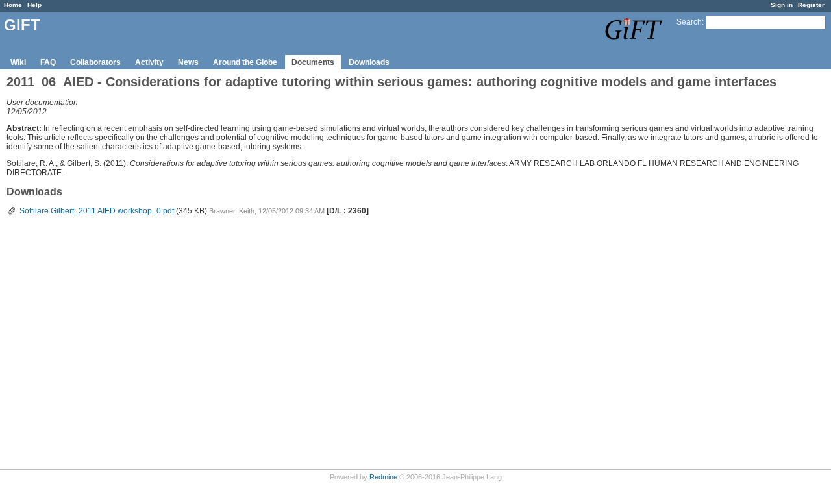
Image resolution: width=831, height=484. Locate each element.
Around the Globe (245, 62)
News (188, 62)
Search (689, 22)
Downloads (369, 62)
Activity (149, 62)
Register (811, 4)
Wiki (18, 62)
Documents (312, 62)
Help (34, 4)
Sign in (782, 4)
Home (13, 4)
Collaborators (95, 62)
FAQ (48, 62)
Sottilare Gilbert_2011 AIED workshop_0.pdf (96, 210)
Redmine (383, 477)
